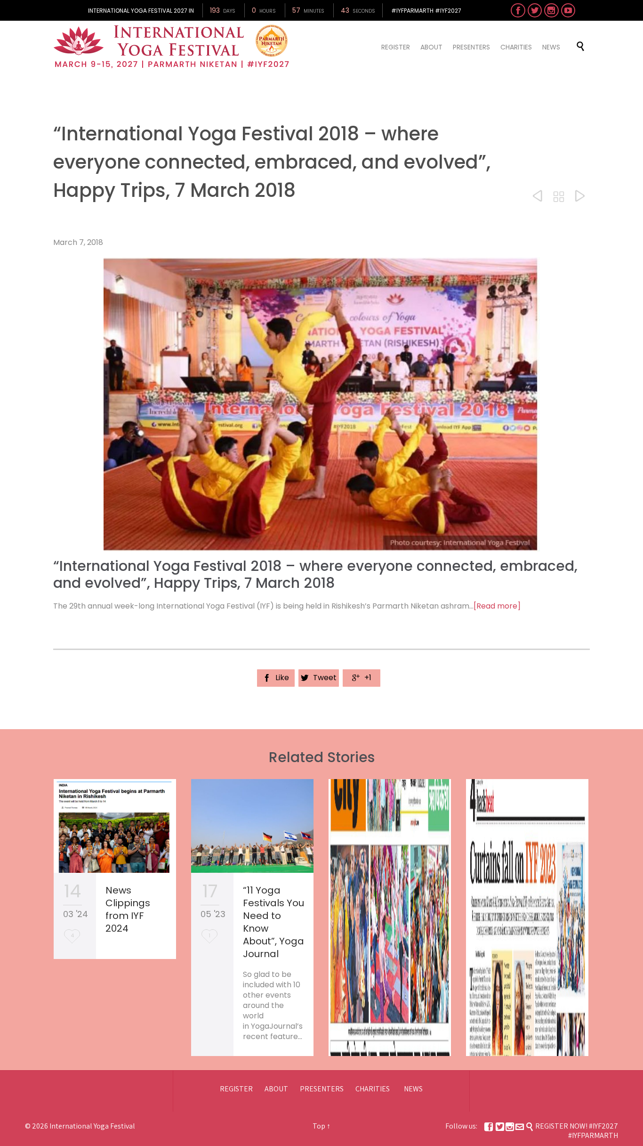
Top (319, 1126)
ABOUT (276, 1089)
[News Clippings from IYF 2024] (115, 826)
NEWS (413, 1089)
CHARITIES (372, 1089)
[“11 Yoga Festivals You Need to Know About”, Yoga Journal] (252, 826)
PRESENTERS (322, 1089)
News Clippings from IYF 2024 (127, 909)
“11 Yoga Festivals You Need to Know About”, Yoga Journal (273, 922)
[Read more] (497, 606)
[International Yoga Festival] (172, 47)
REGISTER (236, 1089)
